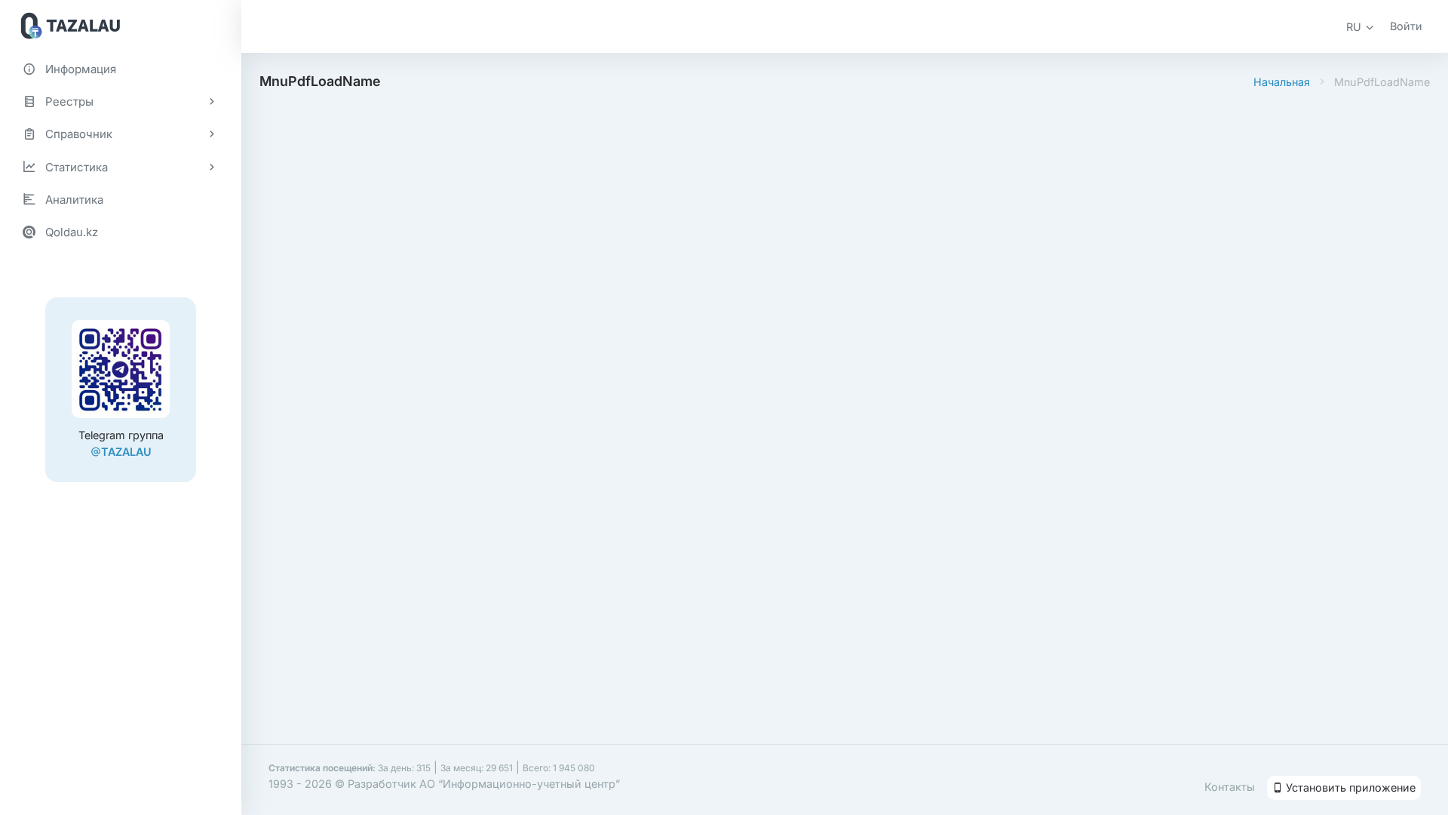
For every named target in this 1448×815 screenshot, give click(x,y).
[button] (1360, 27)
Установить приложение (1349, 787)
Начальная (1281, 81)
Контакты (1229, 786)
